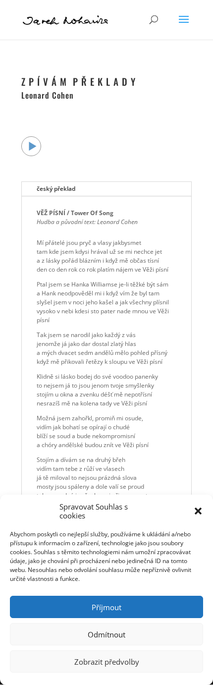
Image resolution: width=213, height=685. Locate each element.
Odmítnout (106, 634)
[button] (198, 511)
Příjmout (106, 607)
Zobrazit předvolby (106, 662)
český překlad (56, 188)
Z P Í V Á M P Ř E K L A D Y (78, 81)
